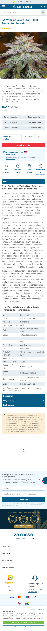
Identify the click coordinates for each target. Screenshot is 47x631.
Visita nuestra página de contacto (35, 590)
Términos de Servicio (7, 505)
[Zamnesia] (22, 6)
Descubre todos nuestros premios (23, 526)
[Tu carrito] (45, 6)
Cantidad (27, 137)
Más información (10, 159)
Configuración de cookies (23, 627)
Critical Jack (38, 296)
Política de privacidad (37, 609)
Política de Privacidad (36, 504)
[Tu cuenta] (41, 6)
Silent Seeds (36, 196)
